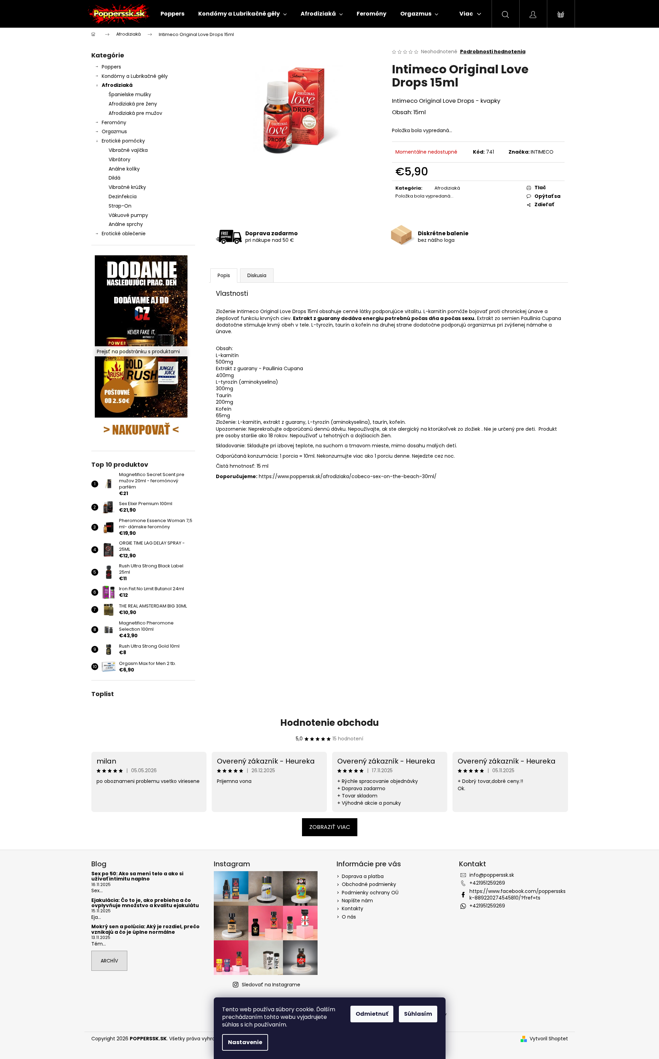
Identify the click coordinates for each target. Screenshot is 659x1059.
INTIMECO (542, 151)
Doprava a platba (363, 876)
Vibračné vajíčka (128, 150)
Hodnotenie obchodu (329, 722)
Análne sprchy (126, 224)
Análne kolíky (124, 168)
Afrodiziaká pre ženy (133, 103)
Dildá (114, 177)
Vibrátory (119, 159)
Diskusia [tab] (256, 275)
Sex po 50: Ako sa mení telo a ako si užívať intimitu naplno (137, 876)
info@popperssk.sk (491, 874)
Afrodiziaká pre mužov (135, 113)
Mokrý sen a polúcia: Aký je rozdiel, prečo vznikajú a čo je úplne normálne (145, 929)
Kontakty (352, 908)
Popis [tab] (224, 275)
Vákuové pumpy (128, 215)
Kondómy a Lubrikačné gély (135, 76)
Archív (109, 960)
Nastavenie (245, 1042)
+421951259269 (487, 882)
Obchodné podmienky (369, 884)
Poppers (111, 66)
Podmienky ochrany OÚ (370, 892)
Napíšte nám (357, 900)
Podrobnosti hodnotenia (492, 51)
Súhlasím (418, 1014)
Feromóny (114, 122)
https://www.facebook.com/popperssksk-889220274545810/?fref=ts (517, 894)
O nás (349, 916)
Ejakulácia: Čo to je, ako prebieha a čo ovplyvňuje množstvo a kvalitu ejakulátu (145, 903)
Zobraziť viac (329, 827)
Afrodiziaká (117, 85)
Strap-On (120, 205)
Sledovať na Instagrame (271, 984)
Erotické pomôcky (123, 140)
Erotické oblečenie (124, 233)
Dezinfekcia (123, 196)
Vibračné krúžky (127, 187)
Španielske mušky (130, 94)
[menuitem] (172, 14)
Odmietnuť (372, 1014)
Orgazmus (114, 131)
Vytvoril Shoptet (549, 1038)
